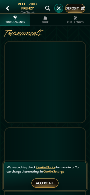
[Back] (7, 8)
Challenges (75, 22)
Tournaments (15, 22)
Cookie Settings (53, 171)
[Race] (58, 8)
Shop (45, 22)
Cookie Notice (46, 167)
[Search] (47, 8)
